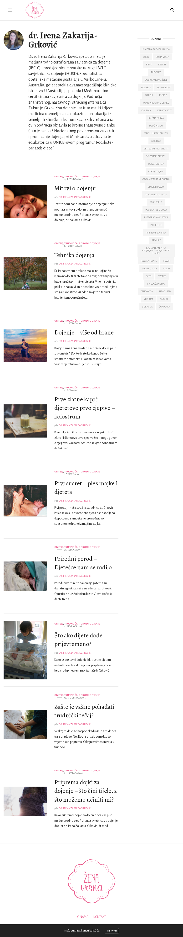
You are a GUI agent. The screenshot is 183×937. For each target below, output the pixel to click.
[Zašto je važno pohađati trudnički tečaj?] (25, 724)
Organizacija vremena (155, 179)
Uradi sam (165, 291)
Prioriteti (156, 225)
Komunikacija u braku (156, 102)
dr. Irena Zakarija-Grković (62, 40)
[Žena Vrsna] (34, 10)
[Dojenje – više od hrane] (25, 345)
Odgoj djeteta (156, 164)
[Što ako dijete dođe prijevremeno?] (25, 650)
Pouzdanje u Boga (156, 209)
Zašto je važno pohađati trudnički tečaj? (84, 711)
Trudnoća (147, 291)
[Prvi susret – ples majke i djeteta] (25, 501)
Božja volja (162, 57)
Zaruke (163, 299)
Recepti (167, 260)
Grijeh (149, 95)
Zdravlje (147, 306)
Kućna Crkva (156, 118)
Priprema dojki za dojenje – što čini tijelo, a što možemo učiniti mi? (85, 791)
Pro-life (156, 240)
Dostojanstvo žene (156, 80)
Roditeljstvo (149, 268)
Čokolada (164, 306)
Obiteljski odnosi (156, 156)
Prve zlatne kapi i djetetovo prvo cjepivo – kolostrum (84, 408)
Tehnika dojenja (74, 255)
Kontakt (99, 917)
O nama (82, 917)
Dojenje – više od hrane (84, 332)
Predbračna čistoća (156, 217)
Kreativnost (164, 110)
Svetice (162, 276)
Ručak (166, 268)
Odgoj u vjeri (155, 171)
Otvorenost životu (156, 194)
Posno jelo (156, 202)
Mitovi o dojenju (75, 188)
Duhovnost (164, 87)
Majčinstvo (156, 125)
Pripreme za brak (156, 232)
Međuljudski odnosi (156, 133)
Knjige (163, 95)
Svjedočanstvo (156, 283)
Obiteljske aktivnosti (156, 148)
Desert (162, 64)
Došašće (146, 87)
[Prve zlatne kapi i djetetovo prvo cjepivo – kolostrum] (25, 421)
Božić (146, 57)
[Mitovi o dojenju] (25, 201)
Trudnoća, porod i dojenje (82, 176)
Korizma (146, 110)
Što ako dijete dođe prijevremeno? (78, 639)
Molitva (156, 141)
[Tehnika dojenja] (25, 273)
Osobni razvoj (156, 186)
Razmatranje (149, 260)
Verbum (148, 299)
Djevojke (156, 72)
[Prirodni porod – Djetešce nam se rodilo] (25, 576)
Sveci (149, 276)
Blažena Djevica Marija (156, 49)
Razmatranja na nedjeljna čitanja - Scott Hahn (156, 250)
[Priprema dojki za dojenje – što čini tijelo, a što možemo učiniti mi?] (25, 801)
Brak (149, 64)
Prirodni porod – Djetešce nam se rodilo (83, 563)
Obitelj (58, 176)
